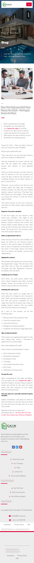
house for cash (12, 128)
